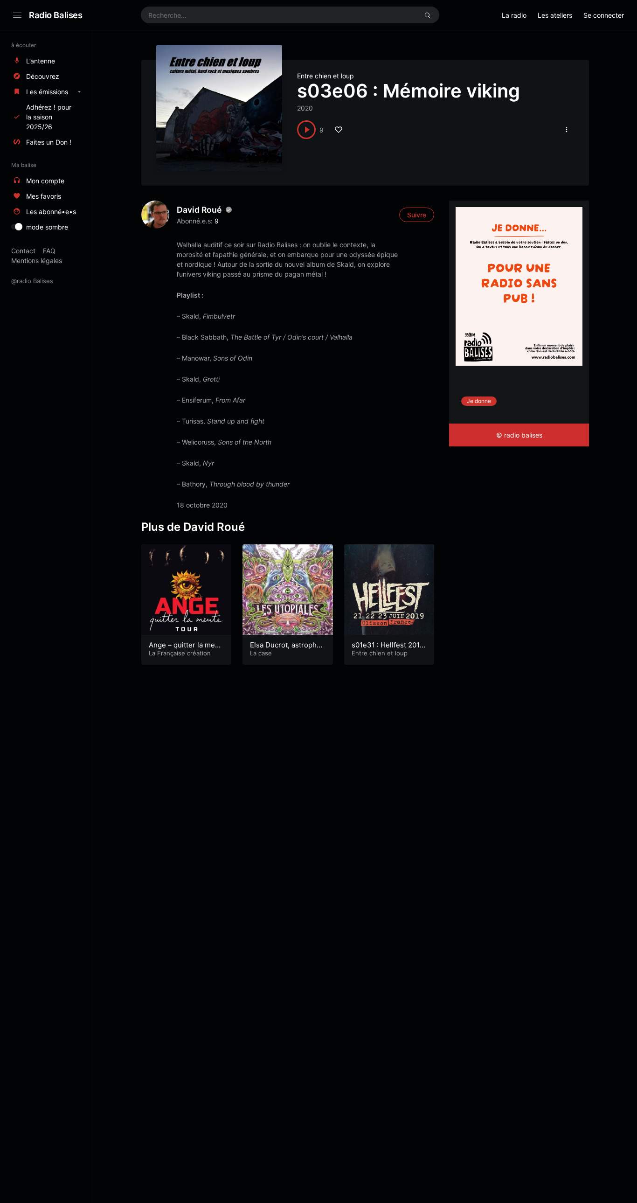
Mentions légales (36, 260)
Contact (23, 251)
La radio (514, 15)
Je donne (479, 400)
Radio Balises (56, 15)
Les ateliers (555, 15)
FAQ (49, 251)
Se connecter (603, 15)
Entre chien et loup (325, 76)
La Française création (180, 653)
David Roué (199, 209)
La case (261, 653)
